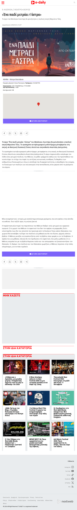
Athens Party (49, 500)
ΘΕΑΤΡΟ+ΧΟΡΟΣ (22, 9)
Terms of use (39, 497)
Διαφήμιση (14, 497)
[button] (38, 104)
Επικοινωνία (6, 497)
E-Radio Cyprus (22, 500)
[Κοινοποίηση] (26, 133)
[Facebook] (4, 133)
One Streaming (32, 500)
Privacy (32, 497)
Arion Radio (40, 500)
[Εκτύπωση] (21, 133)
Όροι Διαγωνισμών (23, 497)
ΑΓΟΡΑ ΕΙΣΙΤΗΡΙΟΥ (39, 121)
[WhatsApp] (10, 133)
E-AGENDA (7, 9)
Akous (5, 503)
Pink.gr (5, 500)
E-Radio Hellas (12, 500)
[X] (15, 133)
